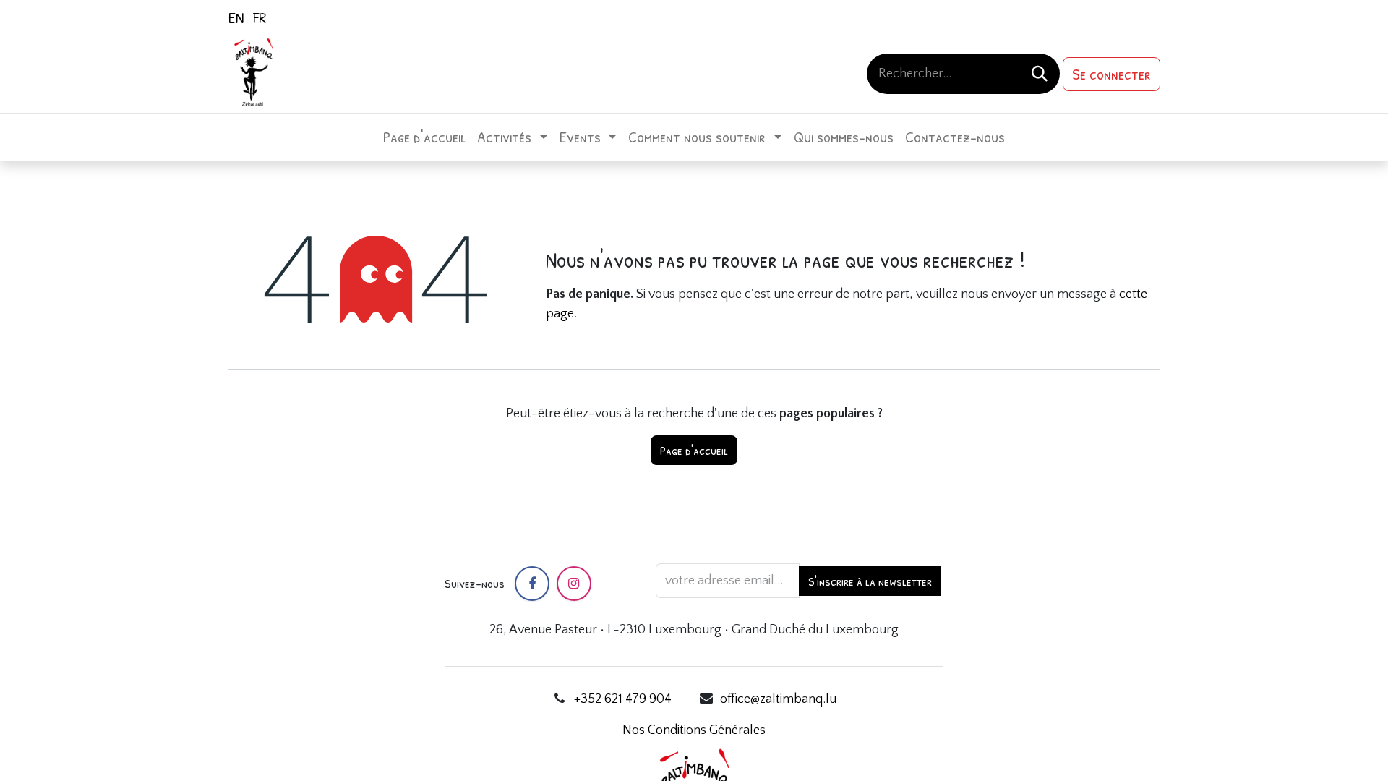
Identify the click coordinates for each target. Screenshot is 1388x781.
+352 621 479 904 (623, 699)
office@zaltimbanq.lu (778, 699)
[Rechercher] (1039, 74)
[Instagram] (574, 583)
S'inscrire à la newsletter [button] (870, 581)
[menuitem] (236, 17)
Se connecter (1111, 74)
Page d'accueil (694, 450)
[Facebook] (532, 583)
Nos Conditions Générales (694, 730)
